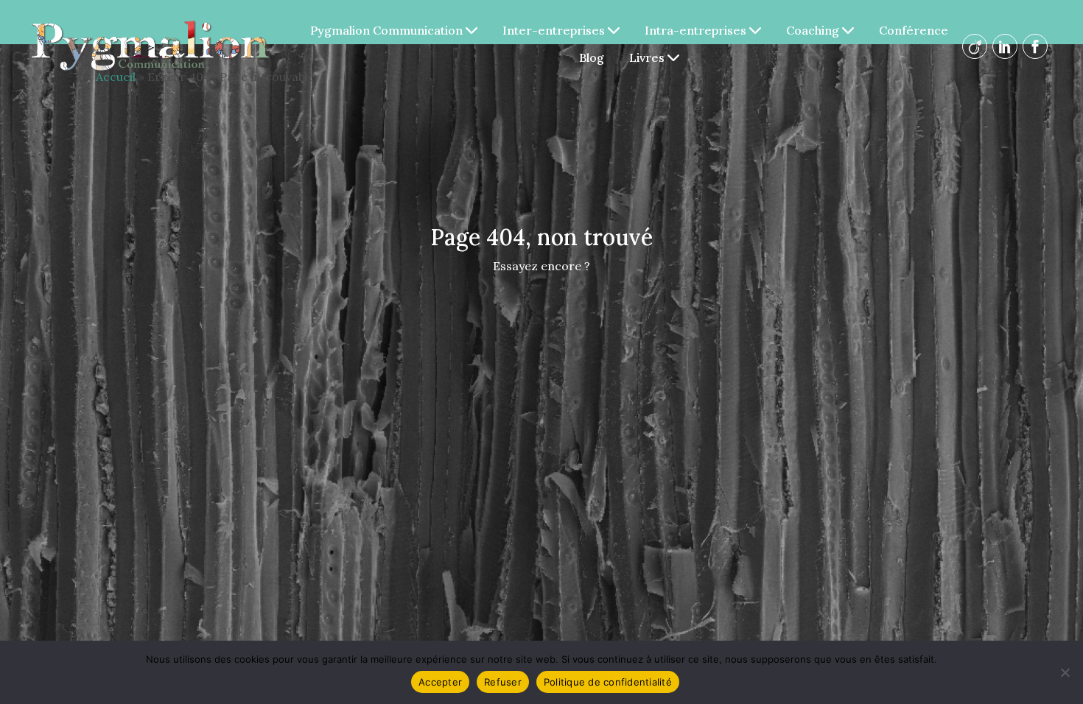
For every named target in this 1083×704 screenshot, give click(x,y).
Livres (648, 57)
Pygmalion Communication (388, 30)
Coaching (814, 30)
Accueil (116, 76)
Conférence (913, 30)
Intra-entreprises (697, 30)
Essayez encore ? (541, 265)
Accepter (440, 682)
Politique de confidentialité (608, 682)
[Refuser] (1064, 672)
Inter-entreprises (555, 30)
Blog (591, 57)
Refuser (503, 682)
